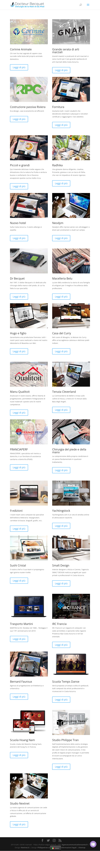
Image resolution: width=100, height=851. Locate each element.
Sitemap (81, 847)
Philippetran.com (44, 847)
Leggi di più (19, 67)
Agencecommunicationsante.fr (75, 844)
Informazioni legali (68, 847)
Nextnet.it (25, 847)
